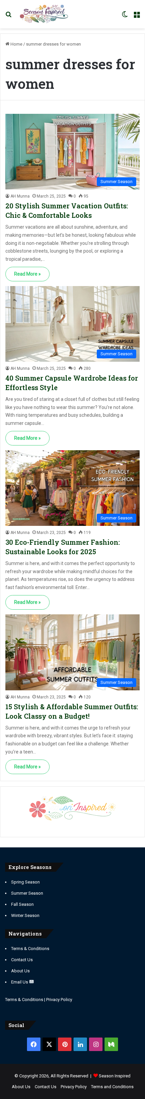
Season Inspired (114, 1075)
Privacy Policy (59, 999)
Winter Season (25, 915)
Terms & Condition (23, 999)
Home (15, 44)
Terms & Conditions (30, 948)
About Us (20, 970)
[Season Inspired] (44, 14)
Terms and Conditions (112, 1086)
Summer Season (27, 893)
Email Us (20, 982)
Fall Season (22, 904)
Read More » (27, 274)
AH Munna (20, 196)
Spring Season (25, 882)
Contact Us (22, 959)
